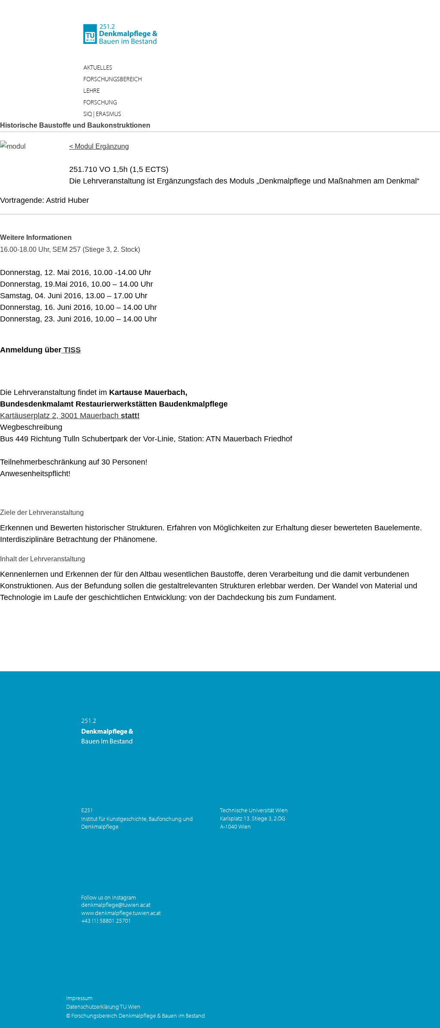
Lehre (91, 90)
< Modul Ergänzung (99, 146)
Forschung (100, 102)
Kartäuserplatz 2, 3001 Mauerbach (70, 415)
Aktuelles (97, 67)
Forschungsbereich (112, 79)
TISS (71, 350)
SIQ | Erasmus (102, 114)
